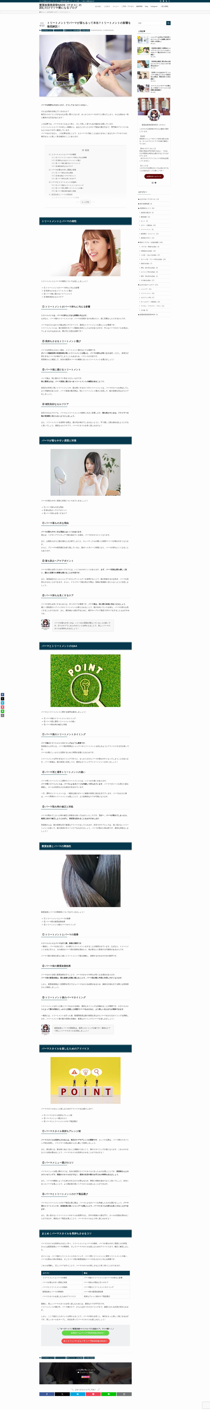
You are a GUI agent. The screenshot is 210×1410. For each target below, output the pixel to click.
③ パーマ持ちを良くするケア (66, 178)
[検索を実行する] (168, 23)
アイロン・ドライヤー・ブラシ (152, 306)
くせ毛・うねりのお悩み (150, 255)
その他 (144, 310)
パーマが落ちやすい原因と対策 (64, 170)
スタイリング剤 (147, 297)
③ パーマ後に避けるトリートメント (68, 163)
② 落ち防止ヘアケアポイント (66, 176)
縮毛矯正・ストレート (149, 234)
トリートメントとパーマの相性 (64, 154)
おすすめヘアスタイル (149, 199)
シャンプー (146, 289)
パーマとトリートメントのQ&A (64, 182)
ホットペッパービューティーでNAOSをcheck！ (85, 1341)
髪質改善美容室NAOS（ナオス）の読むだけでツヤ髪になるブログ (60, 6)
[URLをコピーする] (124, 1394)
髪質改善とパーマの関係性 (62, 195)
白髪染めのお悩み (148, 251)
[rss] (166, 1)
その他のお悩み (85, 30)
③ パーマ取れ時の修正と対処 (66, 191)
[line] (163, 1)
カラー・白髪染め (148, 225)
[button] (46, 1394)
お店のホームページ (154, 176)
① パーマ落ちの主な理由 (64, 173)
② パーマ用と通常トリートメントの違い (70, 188)
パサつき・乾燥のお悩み (150, 246)
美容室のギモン (147, 238)
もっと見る (85, 202)
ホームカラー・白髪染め (150, 302)
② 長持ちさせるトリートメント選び (68, 160)
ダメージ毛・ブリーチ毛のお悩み (153, 259)
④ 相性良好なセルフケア (64, 166)
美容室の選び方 (147, 212)
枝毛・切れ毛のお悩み (149, 276)
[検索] (169, 1)
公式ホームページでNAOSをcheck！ (87, 1333)
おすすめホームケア (47, 30)
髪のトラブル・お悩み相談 (72, 30)
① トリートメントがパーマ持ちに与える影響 (71, 157)
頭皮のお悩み (146, 263)
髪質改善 (145, 217)
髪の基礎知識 (146, 204)
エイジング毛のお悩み (149, 272)
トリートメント (59, 30)
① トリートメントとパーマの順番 (67, 197)
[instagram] (160, 1)
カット (144, 221)
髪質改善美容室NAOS (149, 314)
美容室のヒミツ (147, 208)
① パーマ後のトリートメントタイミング (70, 185)
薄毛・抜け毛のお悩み (149, 268)
